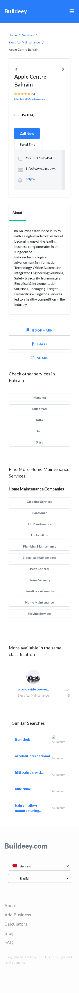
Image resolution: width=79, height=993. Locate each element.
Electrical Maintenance (24, 42)
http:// (30, 179)
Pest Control (39, 569)
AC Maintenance (39, 524)
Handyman (39, 513)
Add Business (17, 914)
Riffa (39, 420)
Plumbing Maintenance (39, 546)
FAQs (9, 942)
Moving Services (39, 613)
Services (28, 35)
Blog (9, 933)
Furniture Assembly (39, 591)
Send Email (28, 144)
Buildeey (15, 11)
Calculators (15, 923)
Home (13, 35)
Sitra (39, 442)
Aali (39, 431)
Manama (39, 397)
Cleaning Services (39, 501)
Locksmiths (39, 535)
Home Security (39, 580)
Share (42, 344)
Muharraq (39, 409)
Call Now (27, 133)
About (10, 905)
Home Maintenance (39, 602)
